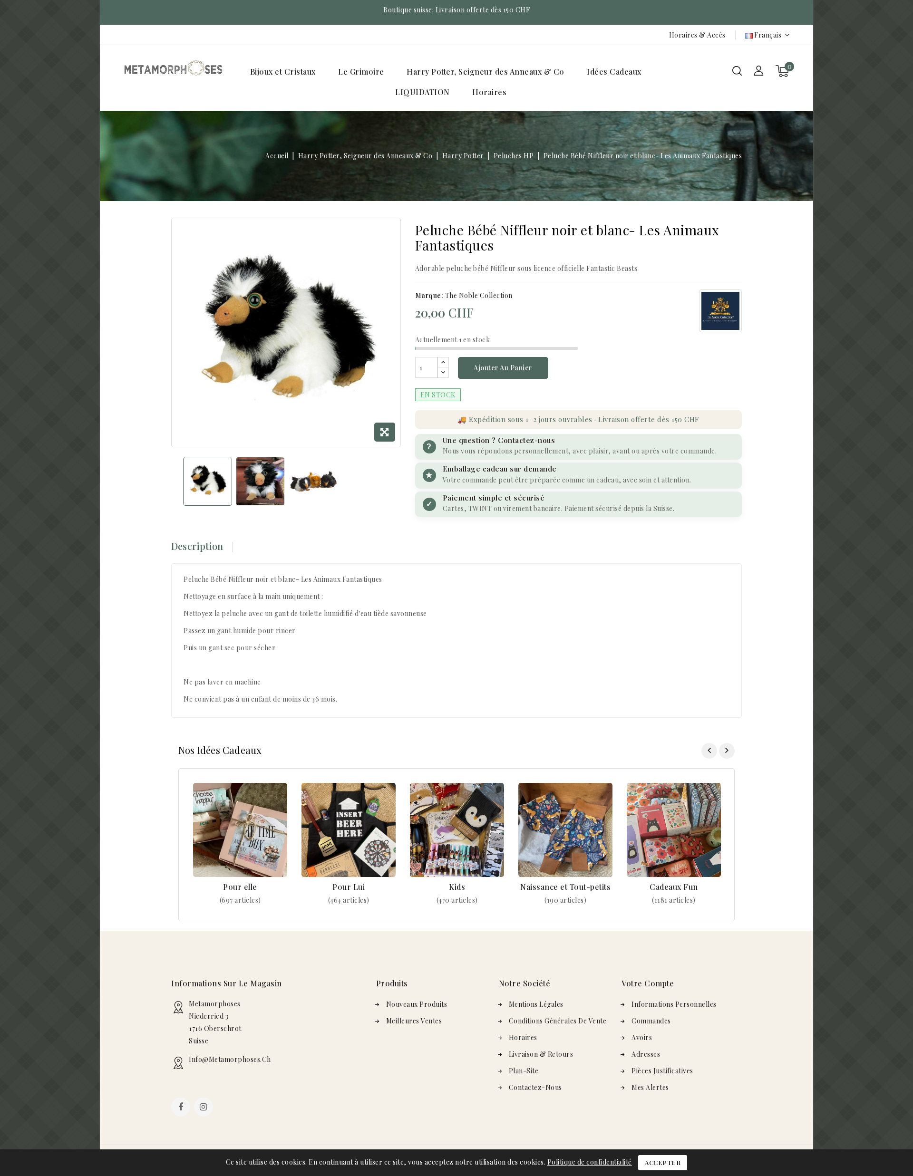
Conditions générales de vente (558, 1020)
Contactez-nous (535, 1087)
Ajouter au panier (503, 367)
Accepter (662, 1162)
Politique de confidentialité (589, 1161)
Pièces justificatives (662, 1070)
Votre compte (648, 983)
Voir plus (240, 900)
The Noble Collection (479, 295)
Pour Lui (348, 887)
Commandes (651, 1020)
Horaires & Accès (697, 34)
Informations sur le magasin (226, 983)
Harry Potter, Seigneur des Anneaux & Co (485, 72)
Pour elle (240, 887)
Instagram (204, 1108)
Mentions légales (536, 1004)
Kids (457, 887)
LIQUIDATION (422, 92)
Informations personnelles (674, 1004)
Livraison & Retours (541, 1054)
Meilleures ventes (414, 1020)
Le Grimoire (361, 72)
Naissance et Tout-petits (565, 887)
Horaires (489, 92)
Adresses (645, 1054)
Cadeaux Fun (674, 887)
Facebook (181, 1108)
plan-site (524, 1070)
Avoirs (641, 1037)
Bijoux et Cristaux (283, 72)
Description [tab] (197, 546)
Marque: (429, 295)
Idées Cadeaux (614, 72)
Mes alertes (650, 1087)
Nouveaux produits (416, 1004)
